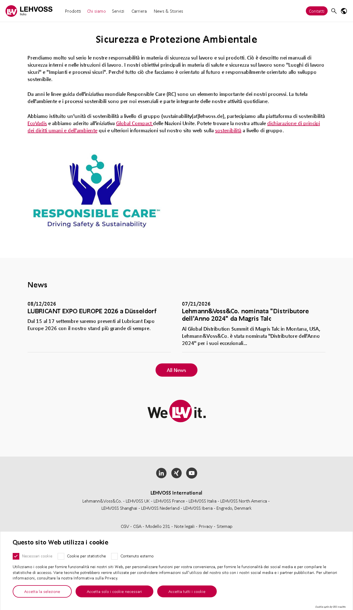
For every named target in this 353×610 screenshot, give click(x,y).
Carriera (139, 11)
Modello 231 (158, 526)
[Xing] (176, 473)
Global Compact (134, 123)
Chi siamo (96, 11)
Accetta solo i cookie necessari (114, 591)
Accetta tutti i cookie (187, 591)
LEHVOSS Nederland (160, 508)
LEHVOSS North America (243, 500)
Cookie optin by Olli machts (330, 606)
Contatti (317, 11)
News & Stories (168, 11)
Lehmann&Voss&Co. (102, 500)
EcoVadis (37, 123)
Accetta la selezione (42, 591)
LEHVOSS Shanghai (119, 508)
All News (176, 370)
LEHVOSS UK (138, 500)
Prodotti (73, 11)
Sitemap (224, 526)
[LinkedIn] (161, 473)
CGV (125, 526)
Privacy (206, 526)
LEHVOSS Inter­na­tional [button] (176, 493)
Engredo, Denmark (234, 508)
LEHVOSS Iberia (198, 508)
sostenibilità (228, 130)
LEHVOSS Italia (202, 500)
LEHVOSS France (169, 500)
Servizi (118, 11)
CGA (138, 526)
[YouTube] (191, 473)
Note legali (185, 526)
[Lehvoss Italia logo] (29, 11)
